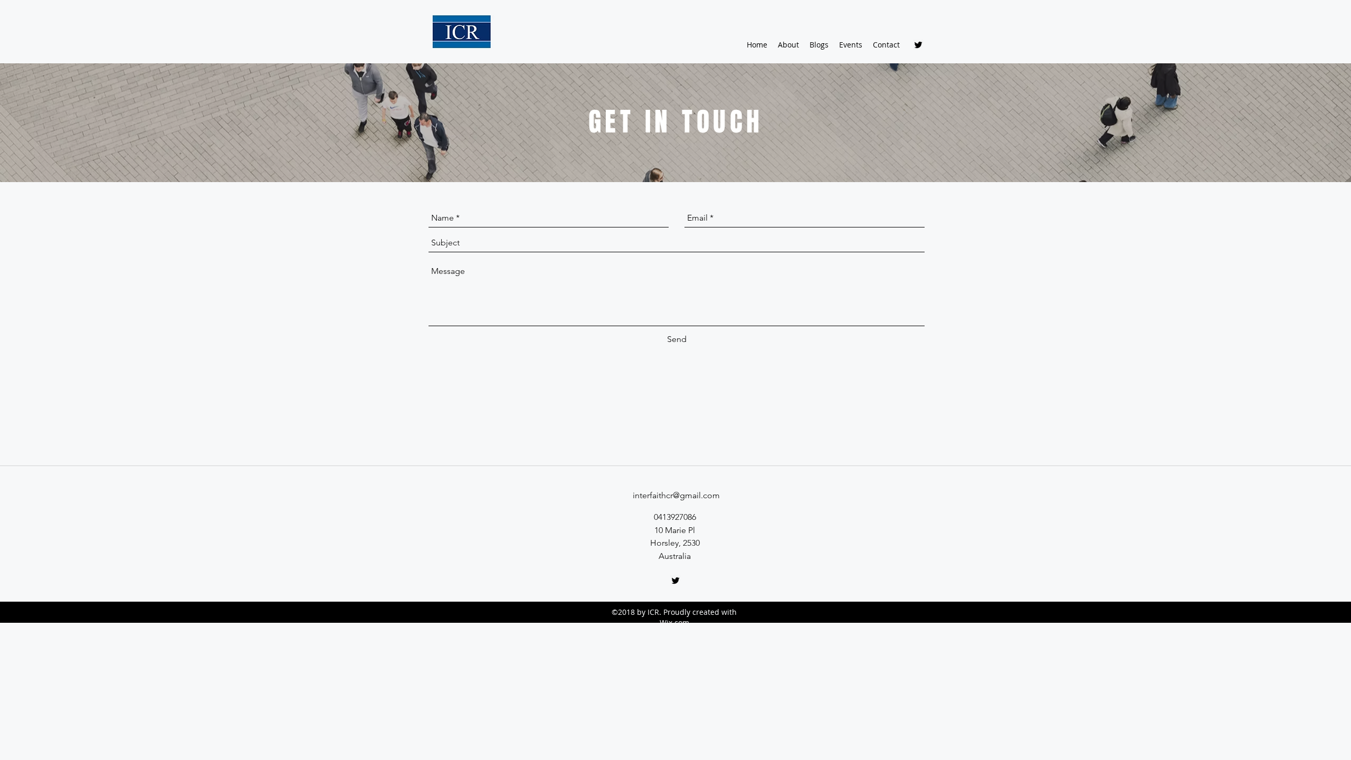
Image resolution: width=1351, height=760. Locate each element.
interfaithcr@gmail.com (676, 495)
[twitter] (918, 45)
